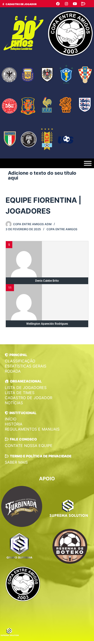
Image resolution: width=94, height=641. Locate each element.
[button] (16, 355)
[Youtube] (74, 3)
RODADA (13, 371)
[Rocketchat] (83, 3)
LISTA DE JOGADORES (26, 387)
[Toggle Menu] (88, 163)
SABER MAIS (16, 462)
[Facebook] (57, 3)
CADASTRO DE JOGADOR (28, 397)
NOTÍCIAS (14, 402)
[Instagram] (66, 3)
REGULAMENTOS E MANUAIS (32, 429)
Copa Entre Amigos (62, 229)
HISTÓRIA (13, 424)
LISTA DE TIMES (19, 392)
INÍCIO (10, 419)
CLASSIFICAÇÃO (20, 361)
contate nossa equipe (29, 445)
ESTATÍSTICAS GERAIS (25, 366)
